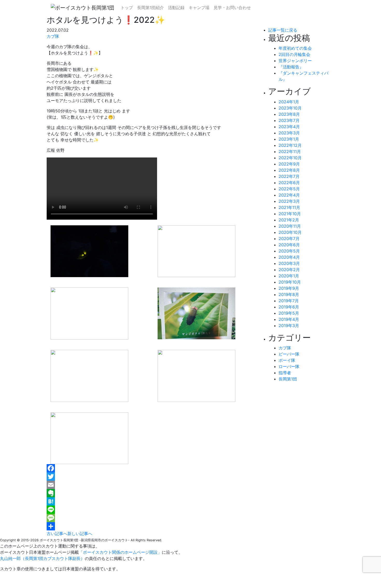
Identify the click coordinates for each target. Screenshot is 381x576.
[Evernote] (153, 493)
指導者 (285, 372)
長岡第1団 (288, 378)
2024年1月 (289, 101)
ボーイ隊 (287, 360)
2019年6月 (289, 306)
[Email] (153, 485)
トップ (127, 7)
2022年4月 (289, 195)
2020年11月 (290, 226)
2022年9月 (289, 164)
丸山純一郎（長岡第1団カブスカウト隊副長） (42, 558)
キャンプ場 (199, 7)
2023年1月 (289, 139)
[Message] (153, 518)
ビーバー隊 (289, 354)
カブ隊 (53, 36)
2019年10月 (290, 282)
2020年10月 (290, 232)
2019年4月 (289, 319)
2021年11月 (289, 207)
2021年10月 (290, 213)
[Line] (153, 510)
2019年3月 (289, 325)
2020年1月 (289, 275)
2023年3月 (289, 132)
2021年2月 (289, 219)
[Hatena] (153, 501)
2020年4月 (289, 257)
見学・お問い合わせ (232, 7)
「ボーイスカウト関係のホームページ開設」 (120, 552)
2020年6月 (289, 244)
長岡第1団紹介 (150, 7)
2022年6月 (289, 182)
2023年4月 (289, 126)
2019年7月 (289, 300)
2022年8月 (289, 170)
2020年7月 (289, 238)
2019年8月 (289, 294)
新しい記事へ (79, 533)
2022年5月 (289, 188)
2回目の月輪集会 (294, 54)
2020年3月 (289, 263)
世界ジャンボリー (295, 60)
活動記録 (176, 7)
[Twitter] (153, 476)
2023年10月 (290, 108)
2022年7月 (289, 176)
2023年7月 (289, 120)
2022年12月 (290, 145)
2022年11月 (290, 151)
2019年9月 (289, 288)
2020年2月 (289, 269)
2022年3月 (289, 201)
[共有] (153, 526)
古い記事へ (57, 533)
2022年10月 (290, 157)
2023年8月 (289, 114)
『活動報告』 (291, 66)
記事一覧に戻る (282, 30)
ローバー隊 (289, 366)
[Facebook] (153, 468)
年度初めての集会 (295, 48)
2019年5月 (289, 313)
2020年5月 (289, 251)
